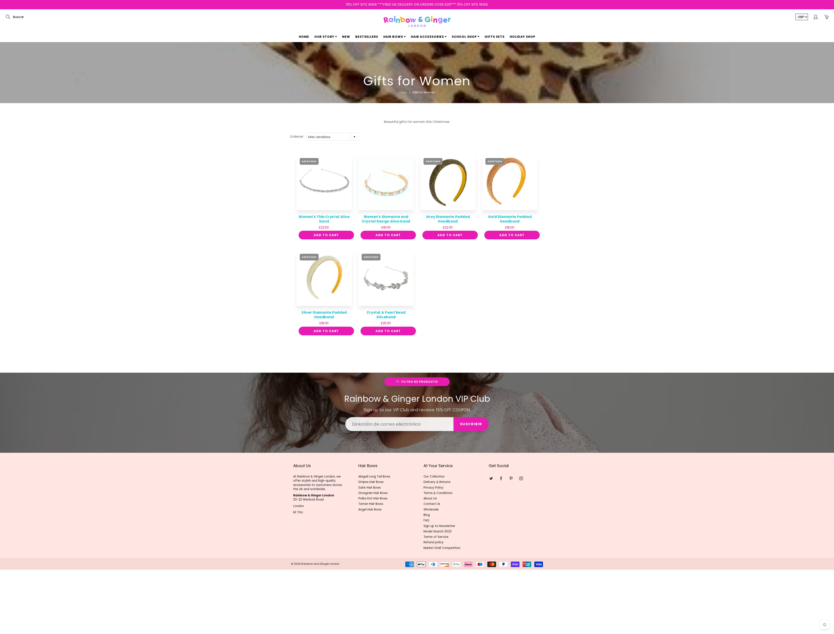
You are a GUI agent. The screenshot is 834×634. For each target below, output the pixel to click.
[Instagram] (429, 79)
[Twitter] (401, 79)
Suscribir (453, 66)
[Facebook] (411, 79)
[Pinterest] (420, 79)
